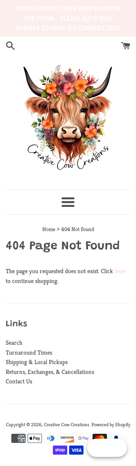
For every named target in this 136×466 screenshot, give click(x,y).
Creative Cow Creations (66, 425)
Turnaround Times (29, 353)
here (119, 271)
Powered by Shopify (110, 425)
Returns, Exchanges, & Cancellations (50, 372)
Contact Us (19, 381)
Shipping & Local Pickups (37, 362)
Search (14, 343)
